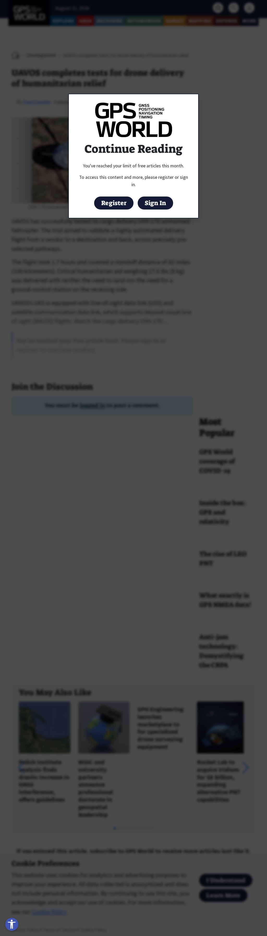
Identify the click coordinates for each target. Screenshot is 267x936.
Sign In (155, 203)
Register (113, 203)
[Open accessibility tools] (11, 924)
